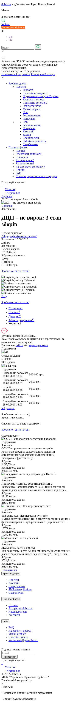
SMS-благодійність (34, 141)
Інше (5, 621)
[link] (36, 277)
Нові (25, 112)
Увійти (5, 24)
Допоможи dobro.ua (13, 27)
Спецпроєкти (31, 137)
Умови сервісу (17, 633)
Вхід (4, 296)
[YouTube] (2, 663)
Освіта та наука (32, 105)
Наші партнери (18, 611)
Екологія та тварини (35, 93)
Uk (10, 36)
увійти (19, 345)
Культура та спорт (33, 99)
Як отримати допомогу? (30, 166)
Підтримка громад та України (40, 96)
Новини (20, 169)
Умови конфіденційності (23, 640)
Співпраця (22, 157)
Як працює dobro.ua (20, 608)
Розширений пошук (43, 74)
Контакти (14, 614)
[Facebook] (1, 663)
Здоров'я (28, 89)
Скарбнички (30, 144)
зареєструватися (38, 345)
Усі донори (8, 408)
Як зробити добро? (20, 630)
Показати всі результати (15, 74)
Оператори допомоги (28, 153)
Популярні (29, 118)
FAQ (18, 173)
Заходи (27, 134)
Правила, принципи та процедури (36, 176)
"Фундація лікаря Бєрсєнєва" (19, 236)
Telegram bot (12, 192)
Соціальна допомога (35, 102)
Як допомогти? (25, 163)
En (10, 39)
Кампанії (28, 131)
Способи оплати (18, 637)
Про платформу (18, 147)
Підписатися (9, 656)
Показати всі (9, 570)
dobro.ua (6, 4)
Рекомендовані (32, 115)
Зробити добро (17, 83)
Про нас (20, 150)
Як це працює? (25, 160)
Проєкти (21, 86)
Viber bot (10, 189)
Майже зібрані (31, 109)
